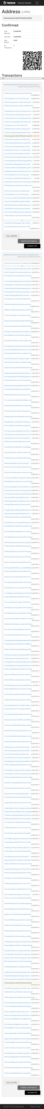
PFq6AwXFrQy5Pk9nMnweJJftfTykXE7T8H (17, 869)
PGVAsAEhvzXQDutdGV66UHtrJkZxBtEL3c (17, 332)
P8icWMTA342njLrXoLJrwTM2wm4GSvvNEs (18, 588)
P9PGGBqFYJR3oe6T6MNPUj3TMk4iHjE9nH (18, 878)
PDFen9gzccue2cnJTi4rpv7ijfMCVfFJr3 (16, 125)
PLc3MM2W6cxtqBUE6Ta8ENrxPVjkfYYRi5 (17, 593)
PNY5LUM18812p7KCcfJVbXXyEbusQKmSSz (18, 118)
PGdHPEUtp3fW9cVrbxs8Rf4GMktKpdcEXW (17, 168)
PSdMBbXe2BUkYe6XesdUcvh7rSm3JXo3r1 (17, 883)
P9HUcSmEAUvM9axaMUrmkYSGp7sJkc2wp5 (18, 472)
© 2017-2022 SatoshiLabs (14, 1107)
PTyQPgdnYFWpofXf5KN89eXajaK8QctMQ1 (17, 640)
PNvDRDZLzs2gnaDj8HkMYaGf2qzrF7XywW (17, 783)
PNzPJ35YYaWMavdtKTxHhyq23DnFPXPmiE (17, 1062)
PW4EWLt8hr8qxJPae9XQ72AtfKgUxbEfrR (17, 129)
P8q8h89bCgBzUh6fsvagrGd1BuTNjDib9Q (17, 761)
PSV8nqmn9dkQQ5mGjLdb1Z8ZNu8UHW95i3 (18, 326)
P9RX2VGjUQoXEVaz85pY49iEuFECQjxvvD (17, 513)
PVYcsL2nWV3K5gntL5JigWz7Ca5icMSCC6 (17, 602)
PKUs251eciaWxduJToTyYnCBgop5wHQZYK (17, 709)
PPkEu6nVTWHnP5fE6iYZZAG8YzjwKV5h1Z (17, 504)
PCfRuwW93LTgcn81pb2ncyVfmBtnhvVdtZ (17, 139)
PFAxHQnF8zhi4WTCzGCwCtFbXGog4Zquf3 (17, 380)
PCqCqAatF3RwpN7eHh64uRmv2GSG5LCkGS (18, 714)
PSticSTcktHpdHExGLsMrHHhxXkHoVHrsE (17, 1003)
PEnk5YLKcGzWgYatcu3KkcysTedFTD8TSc (17, 1015)
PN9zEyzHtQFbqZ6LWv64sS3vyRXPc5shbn (17, 571)
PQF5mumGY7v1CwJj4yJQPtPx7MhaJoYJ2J (17, 577)
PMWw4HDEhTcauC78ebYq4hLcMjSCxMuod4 (18, 992)
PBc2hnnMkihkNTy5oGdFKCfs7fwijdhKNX (17, 894)
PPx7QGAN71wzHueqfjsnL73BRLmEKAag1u (17, 770)
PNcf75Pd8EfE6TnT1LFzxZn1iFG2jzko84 (16, 98)
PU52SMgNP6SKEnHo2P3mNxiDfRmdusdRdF (18, 537)
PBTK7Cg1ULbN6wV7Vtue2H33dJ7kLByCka (17, 788)
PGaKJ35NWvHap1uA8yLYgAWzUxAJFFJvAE (17, 680)
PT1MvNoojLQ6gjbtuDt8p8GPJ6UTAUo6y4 (17, 815)
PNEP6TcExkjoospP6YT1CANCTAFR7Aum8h (17, 102)
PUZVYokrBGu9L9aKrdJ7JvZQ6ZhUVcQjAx (17, 705)
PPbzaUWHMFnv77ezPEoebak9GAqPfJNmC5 (18, 1028)
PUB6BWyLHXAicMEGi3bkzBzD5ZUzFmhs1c (18, 171)
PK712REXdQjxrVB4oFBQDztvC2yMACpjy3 (17, 954)
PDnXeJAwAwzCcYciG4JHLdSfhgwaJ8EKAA (17, 851)
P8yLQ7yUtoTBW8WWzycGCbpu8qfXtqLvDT (18, 1019)
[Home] (9, 2)
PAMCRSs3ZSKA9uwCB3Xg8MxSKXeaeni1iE (17, 205)
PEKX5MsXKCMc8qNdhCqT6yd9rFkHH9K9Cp (18, 624)
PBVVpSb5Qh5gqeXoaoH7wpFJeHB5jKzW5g (18, 685)
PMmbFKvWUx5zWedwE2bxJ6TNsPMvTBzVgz (18, 1067)
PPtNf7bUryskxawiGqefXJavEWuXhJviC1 (16, 658)
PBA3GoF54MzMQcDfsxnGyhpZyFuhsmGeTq (18, 864)
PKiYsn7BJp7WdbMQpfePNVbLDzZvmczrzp (17, 350)
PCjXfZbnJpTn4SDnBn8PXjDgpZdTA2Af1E (17, 146)
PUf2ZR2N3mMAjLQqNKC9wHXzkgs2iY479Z (18, 635)
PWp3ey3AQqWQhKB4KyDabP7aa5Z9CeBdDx (18, 405)
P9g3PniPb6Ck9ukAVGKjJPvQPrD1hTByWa (17, 1039)
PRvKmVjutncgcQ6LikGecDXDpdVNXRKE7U (17, 655)
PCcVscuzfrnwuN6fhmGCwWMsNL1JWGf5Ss (18, 198)
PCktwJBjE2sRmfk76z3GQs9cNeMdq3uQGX (17, 797)
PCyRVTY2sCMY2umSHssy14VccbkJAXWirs (17, 1048)
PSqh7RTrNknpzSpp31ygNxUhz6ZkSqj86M (17, 833)
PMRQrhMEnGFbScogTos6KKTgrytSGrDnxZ (17, 395)
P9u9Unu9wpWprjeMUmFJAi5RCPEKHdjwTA (17, 1057)
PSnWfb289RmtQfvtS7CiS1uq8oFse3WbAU (17, 808)
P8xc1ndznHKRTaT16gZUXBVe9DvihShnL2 (17, 497)
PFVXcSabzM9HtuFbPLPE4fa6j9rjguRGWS (17, 376)
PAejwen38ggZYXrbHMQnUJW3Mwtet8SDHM (18, 945)
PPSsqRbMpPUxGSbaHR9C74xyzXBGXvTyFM (18, 526)
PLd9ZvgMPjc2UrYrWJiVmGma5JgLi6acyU (17, 774)
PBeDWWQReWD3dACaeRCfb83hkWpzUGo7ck (18, 909)
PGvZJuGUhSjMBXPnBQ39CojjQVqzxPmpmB (18, 736)
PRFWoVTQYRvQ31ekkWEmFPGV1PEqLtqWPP (18, 925)
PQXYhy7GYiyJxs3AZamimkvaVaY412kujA (16, 191)
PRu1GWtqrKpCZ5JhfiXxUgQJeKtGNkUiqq (17, 522)
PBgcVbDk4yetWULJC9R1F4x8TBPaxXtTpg (17, 452)
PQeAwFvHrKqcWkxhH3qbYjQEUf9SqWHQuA (18, 93)
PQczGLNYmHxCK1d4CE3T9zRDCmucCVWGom (19, 618)
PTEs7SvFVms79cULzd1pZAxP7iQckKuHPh (17, 757)
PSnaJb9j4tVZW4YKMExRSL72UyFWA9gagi (17, 447)
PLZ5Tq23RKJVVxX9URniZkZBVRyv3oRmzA (17, 822)
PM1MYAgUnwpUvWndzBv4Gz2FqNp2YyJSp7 (18, 185)
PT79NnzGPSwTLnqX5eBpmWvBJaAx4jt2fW (17, 115)
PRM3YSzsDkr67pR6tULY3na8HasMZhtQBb (17, 362)
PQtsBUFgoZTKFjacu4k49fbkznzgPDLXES (17, 847)
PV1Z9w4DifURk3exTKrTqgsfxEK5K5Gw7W (17, 665)
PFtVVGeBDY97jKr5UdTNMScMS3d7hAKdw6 (18, 276)
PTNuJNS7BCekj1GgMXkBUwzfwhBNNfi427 (17, 389)
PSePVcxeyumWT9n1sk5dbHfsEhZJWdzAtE (17, 979)
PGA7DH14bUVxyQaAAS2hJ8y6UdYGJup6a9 (18, 694)
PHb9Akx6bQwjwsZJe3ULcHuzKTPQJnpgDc (18, 551)
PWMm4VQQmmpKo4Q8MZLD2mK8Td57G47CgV (19, 997)
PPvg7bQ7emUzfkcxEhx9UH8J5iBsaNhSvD (17, 299)
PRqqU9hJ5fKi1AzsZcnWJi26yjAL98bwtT (16, 794)
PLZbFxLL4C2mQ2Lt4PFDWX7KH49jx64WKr (18, 898)
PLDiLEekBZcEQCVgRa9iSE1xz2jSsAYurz (16, 1024)
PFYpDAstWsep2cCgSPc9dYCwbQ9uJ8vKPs (18, 215)
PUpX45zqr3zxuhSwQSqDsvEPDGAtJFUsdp (17, 467)
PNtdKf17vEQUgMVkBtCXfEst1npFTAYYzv (17, 295)
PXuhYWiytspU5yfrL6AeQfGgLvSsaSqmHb (17, 1053)
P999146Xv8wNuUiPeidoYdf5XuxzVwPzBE (17, 542)
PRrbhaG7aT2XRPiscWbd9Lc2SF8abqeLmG (17, 411)
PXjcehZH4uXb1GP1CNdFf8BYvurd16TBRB (17, 860)
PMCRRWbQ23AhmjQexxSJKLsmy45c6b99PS (18, 481)
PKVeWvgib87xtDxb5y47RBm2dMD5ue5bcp (17, 458)
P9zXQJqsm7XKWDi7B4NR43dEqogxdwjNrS (18, 725)
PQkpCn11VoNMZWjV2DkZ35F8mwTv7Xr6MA (18, 669)
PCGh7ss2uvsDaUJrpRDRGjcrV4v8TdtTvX (17, 431)
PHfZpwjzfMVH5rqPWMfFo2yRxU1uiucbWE (17, 812)
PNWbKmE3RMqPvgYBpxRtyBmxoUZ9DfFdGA (18, 310)
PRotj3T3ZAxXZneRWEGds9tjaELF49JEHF (17, 201)
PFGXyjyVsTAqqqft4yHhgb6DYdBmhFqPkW (17, 132)
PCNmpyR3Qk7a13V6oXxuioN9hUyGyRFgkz (17, 936)
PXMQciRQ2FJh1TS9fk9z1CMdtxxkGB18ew (17, 285)
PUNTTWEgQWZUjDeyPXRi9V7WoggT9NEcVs (18, 161)
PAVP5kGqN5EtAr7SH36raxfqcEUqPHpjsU (17, 292)
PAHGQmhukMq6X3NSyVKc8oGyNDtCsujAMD (18, 777)
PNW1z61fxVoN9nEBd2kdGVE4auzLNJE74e (17, 304)
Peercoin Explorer (24, 3)
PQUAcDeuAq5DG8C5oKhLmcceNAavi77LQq (18, 353)
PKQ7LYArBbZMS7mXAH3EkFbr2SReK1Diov (17, 425)
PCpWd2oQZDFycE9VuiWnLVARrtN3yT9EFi (17, 972)
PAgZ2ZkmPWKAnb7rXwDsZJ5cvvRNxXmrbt (18, 674)
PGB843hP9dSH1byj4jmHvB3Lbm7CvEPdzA (18, 700)
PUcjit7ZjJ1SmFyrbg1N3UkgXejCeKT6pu (16, 754)
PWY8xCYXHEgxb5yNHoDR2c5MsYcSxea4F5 (18, 765)
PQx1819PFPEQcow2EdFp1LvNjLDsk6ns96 (17, 208)
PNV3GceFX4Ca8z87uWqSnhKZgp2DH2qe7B (18, 157)
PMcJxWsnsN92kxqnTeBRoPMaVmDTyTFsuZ (18, 889)
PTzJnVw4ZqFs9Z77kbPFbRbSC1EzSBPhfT (17, 153)
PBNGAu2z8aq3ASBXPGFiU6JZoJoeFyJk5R (17, 819)
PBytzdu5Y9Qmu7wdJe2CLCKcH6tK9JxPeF (17, 263)
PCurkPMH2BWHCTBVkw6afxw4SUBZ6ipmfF (18, 1042)
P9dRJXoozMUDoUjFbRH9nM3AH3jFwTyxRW (18, 367)
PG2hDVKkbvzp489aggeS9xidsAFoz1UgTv (17, 164)
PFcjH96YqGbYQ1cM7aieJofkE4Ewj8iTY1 (16, 856)
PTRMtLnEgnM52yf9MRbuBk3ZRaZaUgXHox (18, 546)
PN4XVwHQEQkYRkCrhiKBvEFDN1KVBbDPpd (18, 1033)
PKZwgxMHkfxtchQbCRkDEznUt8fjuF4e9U (17, 662)
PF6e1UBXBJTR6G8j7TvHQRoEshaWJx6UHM (18, 341)
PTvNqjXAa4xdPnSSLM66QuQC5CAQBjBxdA (17, 644)
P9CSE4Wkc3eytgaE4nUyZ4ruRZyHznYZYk (17, 838)
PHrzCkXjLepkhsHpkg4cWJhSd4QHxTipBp (17, 494)
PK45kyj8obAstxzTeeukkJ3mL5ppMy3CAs (17, 942)
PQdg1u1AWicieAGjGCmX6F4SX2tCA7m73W (17, 803)
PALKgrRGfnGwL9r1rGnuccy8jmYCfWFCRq (17, 951)
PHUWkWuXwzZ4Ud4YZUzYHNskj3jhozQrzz (18, 111)
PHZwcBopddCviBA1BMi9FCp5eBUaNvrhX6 (17, 178)
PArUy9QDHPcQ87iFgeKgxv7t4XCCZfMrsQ (17, 223)
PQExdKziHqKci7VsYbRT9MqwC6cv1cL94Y (17, 434)
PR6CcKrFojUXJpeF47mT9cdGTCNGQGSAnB (18, 961)
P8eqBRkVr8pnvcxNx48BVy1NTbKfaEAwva (17, 422)
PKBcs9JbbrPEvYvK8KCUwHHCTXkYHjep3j (17, 557)
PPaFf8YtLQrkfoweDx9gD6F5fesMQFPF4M (17, 385)
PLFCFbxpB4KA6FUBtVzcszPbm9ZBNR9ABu (17, 568)
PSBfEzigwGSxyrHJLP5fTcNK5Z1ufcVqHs (17, 747)
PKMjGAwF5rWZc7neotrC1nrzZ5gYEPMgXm (17, 150)
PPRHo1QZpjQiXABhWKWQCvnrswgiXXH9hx (17, 143)
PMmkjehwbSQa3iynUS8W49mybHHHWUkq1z (18, 720)
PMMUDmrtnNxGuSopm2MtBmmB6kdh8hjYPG (18, 106)
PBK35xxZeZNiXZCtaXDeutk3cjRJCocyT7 (17, 1012)
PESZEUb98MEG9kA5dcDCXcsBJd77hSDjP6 (18, 689)
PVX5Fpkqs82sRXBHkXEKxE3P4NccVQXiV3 (17, 269)
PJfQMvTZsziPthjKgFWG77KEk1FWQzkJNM (17, 122)
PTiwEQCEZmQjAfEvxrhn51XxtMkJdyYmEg (17, 315)
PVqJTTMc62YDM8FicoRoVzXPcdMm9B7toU (18, 212)
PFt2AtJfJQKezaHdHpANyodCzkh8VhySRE (17, 281)
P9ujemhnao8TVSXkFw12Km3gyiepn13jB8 (17, 958)
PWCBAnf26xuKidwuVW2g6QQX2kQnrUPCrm (18, 731)
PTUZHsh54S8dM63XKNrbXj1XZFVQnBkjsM (17, 1006)
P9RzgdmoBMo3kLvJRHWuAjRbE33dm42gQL (18, 416)
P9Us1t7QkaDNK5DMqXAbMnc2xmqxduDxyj (18, 531)
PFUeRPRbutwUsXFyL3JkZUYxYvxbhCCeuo (17, 828)
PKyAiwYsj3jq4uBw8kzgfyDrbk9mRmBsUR (17, 373)
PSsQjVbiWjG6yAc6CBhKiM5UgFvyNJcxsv (17, 976)
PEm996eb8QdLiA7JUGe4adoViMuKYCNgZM (18, 613)
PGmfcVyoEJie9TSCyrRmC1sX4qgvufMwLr (17, 490)
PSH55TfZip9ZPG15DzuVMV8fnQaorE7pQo (17, 272)
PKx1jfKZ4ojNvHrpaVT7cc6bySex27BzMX (16, 359)
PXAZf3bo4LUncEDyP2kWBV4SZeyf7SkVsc (17, 441)
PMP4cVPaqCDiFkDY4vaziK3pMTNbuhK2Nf (17, 562)
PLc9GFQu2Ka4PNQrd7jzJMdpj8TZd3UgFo (17, 478)
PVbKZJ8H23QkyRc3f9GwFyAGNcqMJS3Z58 (18, 741)
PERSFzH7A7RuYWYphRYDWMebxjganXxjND (17, 649)
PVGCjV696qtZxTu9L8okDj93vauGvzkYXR (17, 226)
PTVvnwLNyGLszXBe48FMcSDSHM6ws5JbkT (18, 400)
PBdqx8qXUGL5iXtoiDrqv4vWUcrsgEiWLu (17, 438)
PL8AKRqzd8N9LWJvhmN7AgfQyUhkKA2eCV (18, 967)
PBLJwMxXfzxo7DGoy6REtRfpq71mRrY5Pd (17, 629)
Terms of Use (35, 1107)
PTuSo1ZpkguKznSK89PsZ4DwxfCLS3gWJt (17, 842)
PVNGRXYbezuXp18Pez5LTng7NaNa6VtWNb (17, 517)
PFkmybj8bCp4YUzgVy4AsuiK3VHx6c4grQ (17, 346)
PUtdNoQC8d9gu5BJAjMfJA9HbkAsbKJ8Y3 (17, 288)
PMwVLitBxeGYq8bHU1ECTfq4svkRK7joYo (17, 487)
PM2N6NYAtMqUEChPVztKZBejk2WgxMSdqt (18, 903)
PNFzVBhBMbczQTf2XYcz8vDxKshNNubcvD (17, 335)
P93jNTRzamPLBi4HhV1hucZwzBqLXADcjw (17, 182)
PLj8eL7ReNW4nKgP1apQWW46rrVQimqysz (17, 597)
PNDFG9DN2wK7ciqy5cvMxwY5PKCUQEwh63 (18, 607)
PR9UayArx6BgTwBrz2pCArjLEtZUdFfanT (16, 463)
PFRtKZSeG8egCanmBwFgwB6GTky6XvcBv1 (18, 931)
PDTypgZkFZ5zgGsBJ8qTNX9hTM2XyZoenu (18, 582)
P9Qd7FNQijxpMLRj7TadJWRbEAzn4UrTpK (17, 501)
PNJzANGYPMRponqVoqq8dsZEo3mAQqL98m (18, 920)
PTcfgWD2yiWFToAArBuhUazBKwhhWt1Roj (17, 510)
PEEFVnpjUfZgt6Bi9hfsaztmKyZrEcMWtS (17, 750)
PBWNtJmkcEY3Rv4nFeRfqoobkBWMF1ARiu (17, 914)
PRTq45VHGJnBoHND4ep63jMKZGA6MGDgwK (18, 321)
